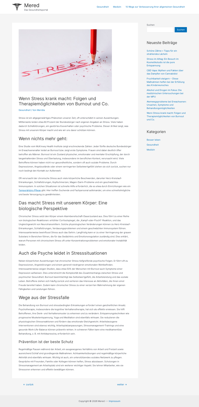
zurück (28, 384)
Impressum (114, 401)
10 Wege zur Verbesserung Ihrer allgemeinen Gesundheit (155, 6)
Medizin (117, 6)
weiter (122, 384)
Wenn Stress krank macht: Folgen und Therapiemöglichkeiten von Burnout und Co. (166, 116)
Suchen (151, 24)
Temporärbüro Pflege (30, 190)
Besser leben (153, 139)
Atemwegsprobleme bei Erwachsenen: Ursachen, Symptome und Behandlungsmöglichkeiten (166, 105)
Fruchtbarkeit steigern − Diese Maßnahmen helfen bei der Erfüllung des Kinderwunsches (165, 82)
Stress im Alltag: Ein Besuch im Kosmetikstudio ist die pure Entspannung (163, 62)
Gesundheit (103, 6)
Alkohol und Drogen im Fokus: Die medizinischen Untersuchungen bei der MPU (165, 93)
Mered (31, 5)
